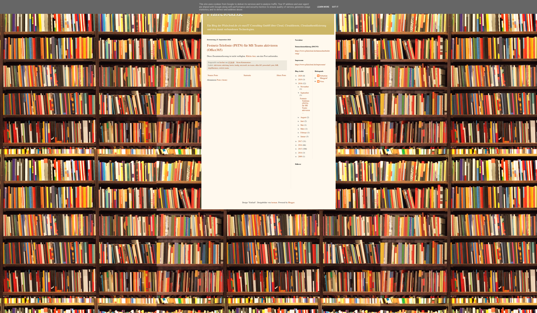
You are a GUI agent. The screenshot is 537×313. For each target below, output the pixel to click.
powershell (266, 65)
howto (232, 65)
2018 (300, 83)
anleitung (225, 65)
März (303, 128)
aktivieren (217, 65)
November (305, 86)
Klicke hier (251, 56)
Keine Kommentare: (244, 62)
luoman (274, 202)
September (305, 92)
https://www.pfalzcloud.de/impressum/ (310, 64)
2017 (300, 141)
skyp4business (213, 68)
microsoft (243, 65)
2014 (300, 152)
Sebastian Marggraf (323, 77)
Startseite (247, 75)
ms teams (251, 65)
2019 (300, 79)
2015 (300, 148)
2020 (300, 75)
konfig (237, 65)
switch (221, 68)
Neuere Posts (213, 75)
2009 (300, 156)
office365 (258, 65)
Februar (304, 132)
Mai (302, 125)
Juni (302, 121)
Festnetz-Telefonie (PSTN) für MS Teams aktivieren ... (305, 105)
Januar (303, 136)
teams (227, 68)
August (304, 117)
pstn (272, 65)
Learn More (323, 7)
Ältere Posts (281, 75)
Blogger (291, 202)
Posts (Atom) (222, 80)
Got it (335, 7)
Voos (322, 81)
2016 (300, 145)
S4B (276, 65)
